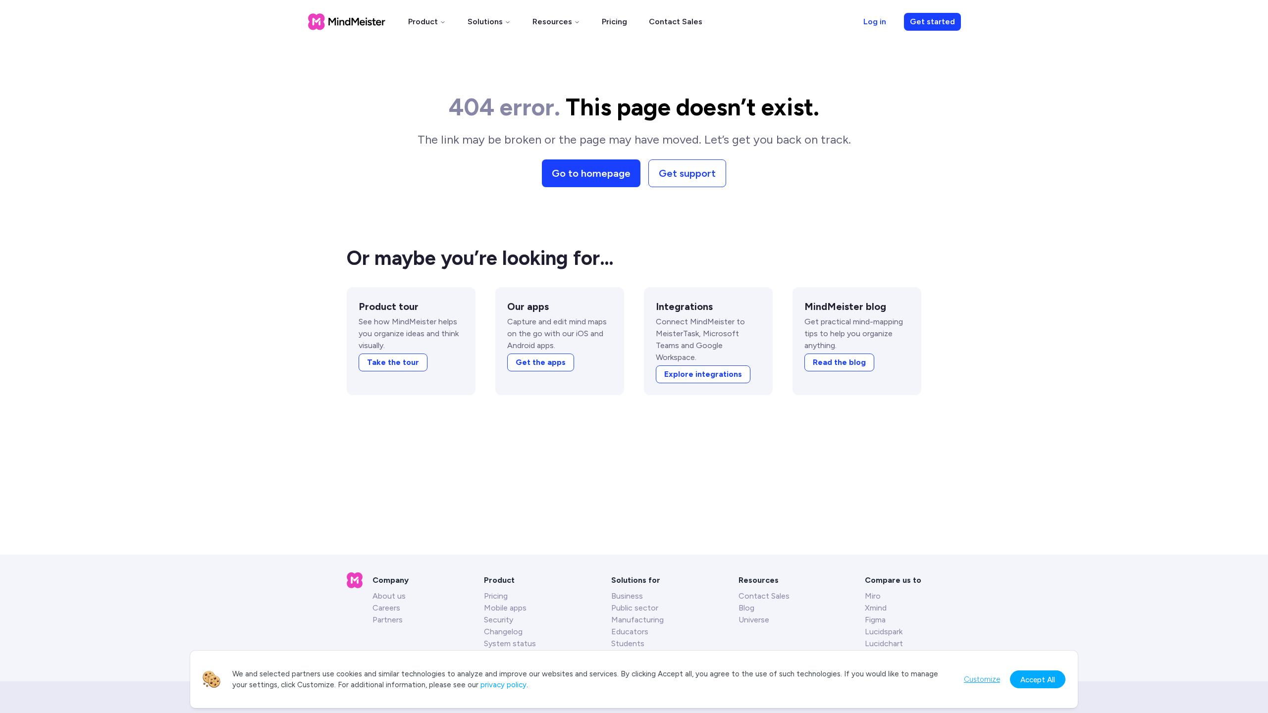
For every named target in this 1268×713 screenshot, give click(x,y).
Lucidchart (884, 643)
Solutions (485, 21)
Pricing (614, 21)
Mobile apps (505, 607)
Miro (873, 596)
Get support (687, 173)
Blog (746, 607)
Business (627, 596)
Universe (754, 619)
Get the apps (541, 362)
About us (389, 596)
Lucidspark (883, 631)
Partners (387, 619)
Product (423, 21)
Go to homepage (591, 173)
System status (510, 643)
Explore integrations (703, 374)
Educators (629, 631)
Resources (552, 21)
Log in (874, 21)
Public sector (634, 607)
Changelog (503, 631)
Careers (386, 607)
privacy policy (503, 684)
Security (498, 619)
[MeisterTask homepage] (346, 21)
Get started (932, 21)
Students (627, 643)
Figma (875, 619)
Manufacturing (637, 619)
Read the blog (839, 362)
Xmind (876, 607)
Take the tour (393, 362)
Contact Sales (675, 21)
